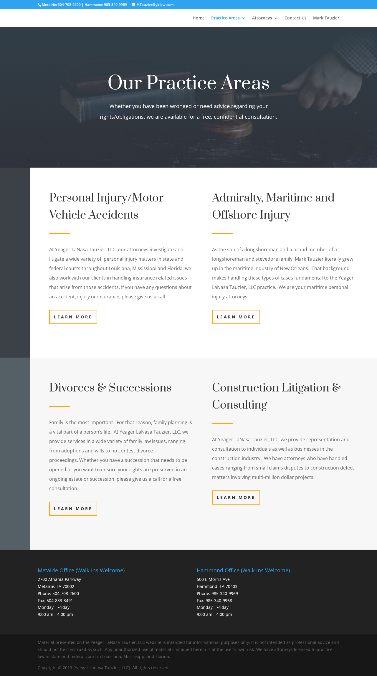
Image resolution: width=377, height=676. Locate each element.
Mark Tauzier (326, 18)
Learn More (73, 317)
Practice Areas (225, 18)
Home (199, 18)
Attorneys (262, 18)
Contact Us (296, 18)
